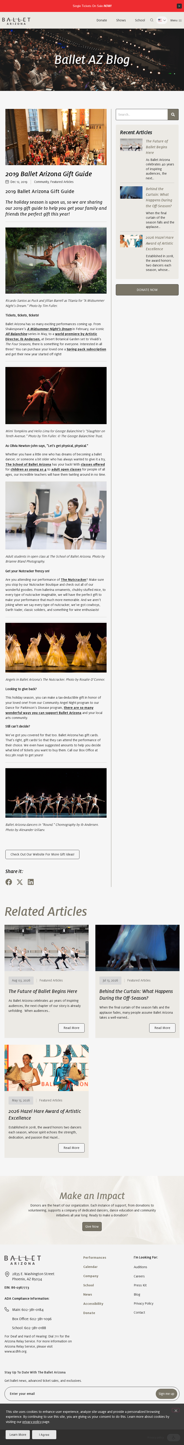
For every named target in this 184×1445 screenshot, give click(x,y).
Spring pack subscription (86, 349)
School (140, 20)
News (87, 1294)
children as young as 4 (28, 469)
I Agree (44, 1434)
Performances (94, 1257)
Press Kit (140, 1285)
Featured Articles (62, 182)
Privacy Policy (143, 1303)
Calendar (90, 1267)
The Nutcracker (73, 579)
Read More (71, 1028)
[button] (151, 20)
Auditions (140, 1267)
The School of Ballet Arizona (28, 464)
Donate (101, 20)
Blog (137, 1294)
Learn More (17, 1434)
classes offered (93, 464)
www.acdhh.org (15, 1351)
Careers (139, 1276)
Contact (139, 1312)
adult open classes (66, 469)
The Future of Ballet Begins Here (157, 147)
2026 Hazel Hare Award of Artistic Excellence (160, 243)
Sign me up (166, 1393)
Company (90, 1276)
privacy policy (32, 1422)
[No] (176, 1410)
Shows (121, 20)
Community (41, 182)
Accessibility (93, 1303)
